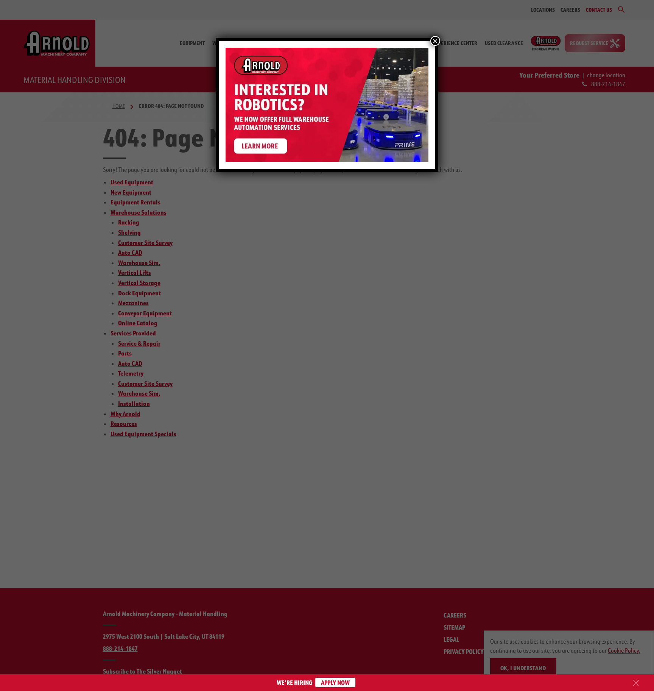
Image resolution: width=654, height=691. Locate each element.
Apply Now (335, 682)
